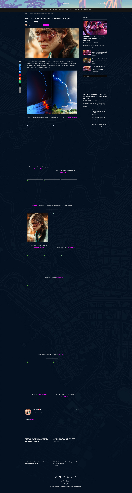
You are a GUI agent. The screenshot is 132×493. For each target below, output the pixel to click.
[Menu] (26, 9)
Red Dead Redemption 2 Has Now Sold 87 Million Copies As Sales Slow (64, 438)
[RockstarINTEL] (66, 4)
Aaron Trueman (88, 42)
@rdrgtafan (59, 277)
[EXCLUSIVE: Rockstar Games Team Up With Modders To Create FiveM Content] (95, 86)
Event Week (61, 9)
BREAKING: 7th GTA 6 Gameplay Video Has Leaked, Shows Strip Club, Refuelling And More (99, 52)
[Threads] (20, 85)
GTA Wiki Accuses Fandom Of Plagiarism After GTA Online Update (65, 462)
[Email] (20, 88)
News (45, 9)
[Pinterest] (20, 75)
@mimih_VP (62, 354)
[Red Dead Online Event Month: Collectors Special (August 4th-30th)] (38, 453)
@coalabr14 (35, 205)
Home (41, 9)
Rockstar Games (87, 9)
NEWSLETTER (103, 3)
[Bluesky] (20, 71)
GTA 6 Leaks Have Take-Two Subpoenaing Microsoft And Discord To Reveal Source (98, 68)
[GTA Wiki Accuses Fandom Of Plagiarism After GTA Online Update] (66, 453)
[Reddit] (20, 78)
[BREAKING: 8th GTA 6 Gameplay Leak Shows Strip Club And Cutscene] (95, 28)
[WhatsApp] (20, 81)
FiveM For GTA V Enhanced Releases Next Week (98, 118)
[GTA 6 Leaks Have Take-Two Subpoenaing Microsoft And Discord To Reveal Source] (87, 68)
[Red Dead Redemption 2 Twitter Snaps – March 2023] (52, 43)
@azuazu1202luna (39, 169)
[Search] (106, 9)
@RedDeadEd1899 (65, 172)
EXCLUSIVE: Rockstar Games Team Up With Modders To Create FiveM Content (95, 96)
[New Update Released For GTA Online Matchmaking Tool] (87, 126)
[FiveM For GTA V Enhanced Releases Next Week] (87, 119)
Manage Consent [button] (66, 484)
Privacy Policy (66, 483)
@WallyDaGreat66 (39, 247)
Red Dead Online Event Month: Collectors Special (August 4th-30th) (36, 462)
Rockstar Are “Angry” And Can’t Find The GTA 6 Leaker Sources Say (99, 60)
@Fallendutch (71, 247)
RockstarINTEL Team (66, 481)
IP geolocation (78, 486)
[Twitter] (20, 65)
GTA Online (55, 9)
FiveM (75, 9)
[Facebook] (20, 68)
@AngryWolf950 (72, 117)
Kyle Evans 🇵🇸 (31, 25)
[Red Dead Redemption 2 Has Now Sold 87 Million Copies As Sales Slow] (66, 429)
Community (45, 25)
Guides (71, 9)
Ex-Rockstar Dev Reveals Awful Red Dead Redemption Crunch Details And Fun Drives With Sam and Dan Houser (36, 439)
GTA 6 (50, 9)
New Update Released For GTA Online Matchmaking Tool (99, 125)
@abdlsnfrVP (43, 394)
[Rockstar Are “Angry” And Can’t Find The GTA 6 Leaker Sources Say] (87, 60)
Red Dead (80, 9)
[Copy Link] (20, 91)
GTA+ (67, 9)
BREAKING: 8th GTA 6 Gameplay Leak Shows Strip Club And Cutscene (94, 38)
